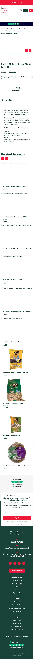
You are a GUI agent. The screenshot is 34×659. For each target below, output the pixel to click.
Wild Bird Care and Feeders (16, 31)
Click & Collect (17, 605)
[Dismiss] (31, 2)
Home (3, 29)
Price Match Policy (17, 629)
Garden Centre (17, 580)
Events (17, 587)
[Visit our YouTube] (19, 563)
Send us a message (17, 570)
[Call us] (31, 10)
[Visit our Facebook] (10, 563)
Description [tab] (7, 100)
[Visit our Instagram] (14, 563)
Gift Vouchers (17, 583)
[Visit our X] (23, 563)
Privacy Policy (17, 620)
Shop (8, 29)
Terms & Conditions (17, 626)
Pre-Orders (17, 611)
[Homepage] (5, 10)
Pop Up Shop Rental (17, 593)
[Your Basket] (21, 10)
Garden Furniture (16, 29)
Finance (17, 590)
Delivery (17, 602)
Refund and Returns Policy (17, 608)
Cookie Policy (17, 623)
